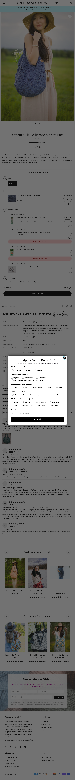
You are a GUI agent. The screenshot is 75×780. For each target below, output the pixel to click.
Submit (37, 419)
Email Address (16, 410)
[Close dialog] (64, 357)
